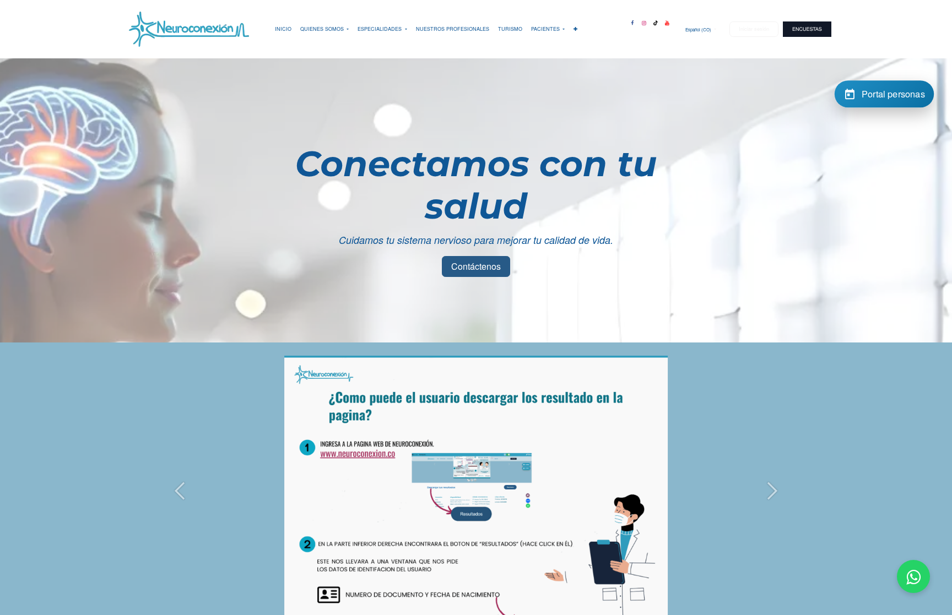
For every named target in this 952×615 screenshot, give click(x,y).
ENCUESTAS (807, 28)
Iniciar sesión (754, 28)
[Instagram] (644, 21)
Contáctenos (476, 266)
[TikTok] (656, 21)
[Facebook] (632, 21)
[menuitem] (283, 29)
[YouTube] (667, 21)
